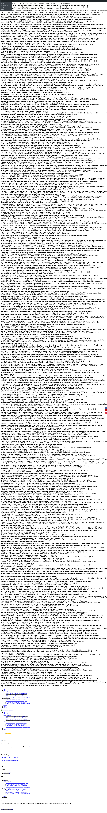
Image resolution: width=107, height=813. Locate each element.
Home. (30, 746)
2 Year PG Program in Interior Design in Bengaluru (18, 703)
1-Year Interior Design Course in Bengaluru (16, 699)
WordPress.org (4, 3)
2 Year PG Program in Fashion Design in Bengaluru (18, 697)
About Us (5, 690)
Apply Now (9, 733)
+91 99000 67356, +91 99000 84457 (10, 757)
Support (2, 7)
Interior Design (6, 698)
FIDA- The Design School (7, 809)
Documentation (4, 5)
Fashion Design (7, 691)
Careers (5, 705)
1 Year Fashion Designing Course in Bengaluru (17, 693)
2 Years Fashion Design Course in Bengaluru (16, 694)
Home (4, 689)
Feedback (3, 9)
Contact (5, 707)
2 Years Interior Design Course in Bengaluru (16, 701)
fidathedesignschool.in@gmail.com (10, 760)
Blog (4, 706)
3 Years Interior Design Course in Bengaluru (16, 702)
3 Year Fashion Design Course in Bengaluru (16, 695)
